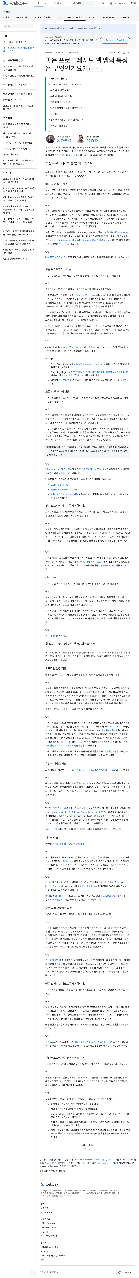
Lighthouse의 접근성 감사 (62, 812)
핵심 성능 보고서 (121, 232)
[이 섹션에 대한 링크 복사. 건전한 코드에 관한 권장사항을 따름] (87, 1058)
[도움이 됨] (124, 53)
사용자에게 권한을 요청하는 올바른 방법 (92, 1042)
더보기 (56, 3)
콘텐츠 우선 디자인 (59, 484)
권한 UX (49, 1042)
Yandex (58, 896)
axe (78, 812)
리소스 (40, 3)
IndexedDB (50, 730)
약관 (41, 1272)
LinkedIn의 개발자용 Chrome (53, 1255)
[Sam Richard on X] (88, 141)
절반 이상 (67, 861)
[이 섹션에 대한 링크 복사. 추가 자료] (56, 358)
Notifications (109, 17)
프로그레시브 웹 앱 (74, 17)
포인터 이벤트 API (53, 960)
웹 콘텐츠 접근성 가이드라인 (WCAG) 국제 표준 (94, 770)
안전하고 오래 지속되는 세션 (63, 745)
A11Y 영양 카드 (52, 829)
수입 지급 (92, 17)
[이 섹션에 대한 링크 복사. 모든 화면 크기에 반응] (71, 392)
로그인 (133, 3)
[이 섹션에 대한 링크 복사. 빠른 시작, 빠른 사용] (70, 184)
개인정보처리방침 (53, 1272)
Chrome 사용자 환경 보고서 (95, 240)
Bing (47, 896)
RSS (42, 1260)
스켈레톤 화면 (110, 751)
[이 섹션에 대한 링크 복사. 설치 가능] (58, 578)
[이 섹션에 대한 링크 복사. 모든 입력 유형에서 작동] (74, 908)
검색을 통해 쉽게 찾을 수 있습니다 (68, 844)
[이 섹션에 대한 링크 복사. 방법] (51, 251)
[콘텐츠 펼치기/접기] (66, 79)
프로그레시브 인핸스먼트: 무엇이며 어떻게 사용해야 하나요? (100, 372)
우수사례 (44, 1232)
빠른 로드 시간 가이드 (55, 257)
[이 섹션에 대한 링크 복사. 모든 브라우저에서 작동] (73, 269)
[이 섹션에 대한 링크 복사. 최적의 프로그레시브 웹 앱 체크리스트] (98, 644)
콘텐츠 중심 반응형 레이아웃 (64, 489)
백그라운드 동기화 (109, 730)
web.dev (48, 53)
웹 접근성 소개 (59, 808)
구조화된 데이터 (59, 899)
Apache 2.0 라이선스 (53, 1163)
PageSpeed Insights (66, 240)
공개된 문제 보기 (47, 1212)
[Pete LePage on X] (58, 141)
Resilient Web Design (86, 295)
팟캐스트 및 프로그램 (49, 1236)
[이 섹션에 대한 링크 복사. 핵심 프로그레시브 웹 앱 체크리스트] (95, 163)
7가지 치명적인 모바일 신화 (63, 494)
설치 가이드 (50, 636)
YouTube (44, 1251)
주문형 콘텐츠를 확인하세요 (89, 28)
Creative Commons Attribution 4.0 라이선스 (91, 1160)
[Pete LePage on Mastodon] (65, 141)
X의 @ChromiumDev (50, 1247)
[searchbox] (18, 26)
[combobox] (85, 3)
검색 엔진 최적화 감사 (87, 886)
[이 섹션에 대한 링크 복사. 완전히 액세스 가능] (68, 764)
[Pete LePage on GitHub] (62, 141)
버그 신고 (44, 1208)
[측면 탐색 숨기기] (32, 1273)
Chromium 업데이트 (49, 1227)
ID (60, 17)
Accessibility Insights (91, 812)
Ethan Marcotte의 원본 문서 (58, 469)
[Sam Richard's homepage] (96, 141)
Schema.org (109, 896)
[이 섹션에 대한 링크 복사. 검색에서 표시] (63, 838)
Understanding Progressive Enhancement (85, 364)
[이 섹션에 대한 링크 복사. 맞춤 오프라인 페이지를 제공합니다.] (87, 506)
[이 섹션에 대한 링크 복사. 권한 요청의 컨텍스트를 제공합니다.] (87, 984)
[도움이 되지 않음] (128, 53)
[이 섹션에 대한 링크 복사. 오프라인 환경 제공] (68, 668)
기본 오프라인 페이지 (108, 565)
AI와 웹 (6, 17)
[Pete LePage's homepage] (69, 141)
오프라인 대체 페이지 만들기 (90, 561)
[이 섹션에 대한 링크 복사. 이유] (51, 205)
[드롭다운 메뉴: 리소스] (46, 3)
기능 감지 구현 (65, 380)
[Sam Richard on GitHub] (92, 141)
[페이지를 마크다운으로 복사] (97, 69)
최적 (78, 155)
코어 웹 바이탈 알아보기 (43, 17)
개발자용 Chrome (48, 1223)
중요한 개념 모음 (93, 469)
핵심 (70, 155)
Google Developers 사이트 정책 (107, 1163)
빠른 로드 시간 (21, 17)
